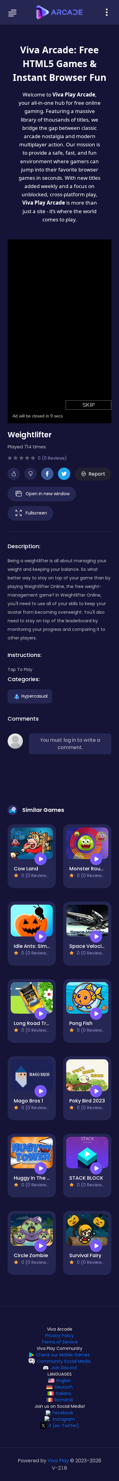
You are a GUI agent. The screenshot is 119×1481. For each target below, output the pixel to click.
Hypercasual (34, 696)
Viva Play (58, 1460)
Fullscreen (36, 513)
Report (96, 473)
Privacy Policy (59, 1335)
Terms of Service (59, 1342)
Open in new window (48, 493)
